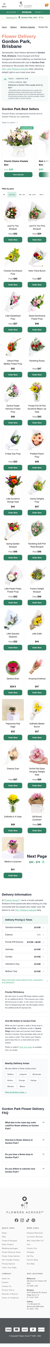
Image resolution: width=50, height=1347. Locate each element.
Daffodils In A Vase (13, 816)
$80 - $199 (32, 194)
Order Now (13, 239)
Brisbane (27, 12)
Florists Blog (32, 1260)
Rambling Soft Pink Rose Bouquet (37, 545)
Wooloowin (36, 1074)
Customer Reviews (35, 1237)
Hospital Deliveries (35, 1233)
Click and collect (25, 1047)
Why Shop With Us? (35, 1241)
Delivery (13, 27)
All (4, 194)
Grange (22, 1080)
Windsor (10, 1086)
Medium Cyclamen (12, 861)
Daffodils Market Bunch (37, 725)
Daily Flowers (8, 1244)
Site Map (31, 1264)
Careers (5, 1282)
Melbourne (11, 12)
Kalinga (34, 1080)
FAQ (4, 1237)
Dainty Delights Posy (37, 500)
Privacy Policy (8, 1290)
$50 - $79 (22, 194)
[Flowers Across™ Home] (25, 5)
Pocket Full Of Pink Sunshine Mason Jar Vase (37, 408)
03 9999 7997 (32, 1286)
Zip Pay (30, 1256)
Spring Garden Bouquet (13, 545)
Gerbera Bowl (13, 678)
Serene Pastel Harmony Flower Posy (12, 408)
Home (4, 27)
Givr (28, 1244)
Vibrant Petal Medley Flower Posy (13, 362)
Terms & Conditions (10, 1298)
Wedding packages (10, 1248)
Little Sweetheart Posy (13, 317)
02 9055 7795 (32, 1309)
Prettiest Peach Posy (37, 455)
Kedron (10, 1080)
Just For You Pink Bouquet (37, 227)
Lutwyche (23, 1074)
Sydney (38, 12)
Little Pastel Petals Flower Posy (12, 590)
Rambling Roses (37, 360)
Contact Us (7, 1286)
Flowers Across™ (12, 900)
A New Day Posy (13, 453)
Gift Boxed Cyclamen (37, 818)
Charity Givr (32, 1248)
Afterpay (30, 1252)
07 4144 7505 (32, 1297)
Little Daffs (37, 633)
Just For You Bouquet (13, 227)
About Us (6, 1279)
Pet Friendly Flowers (11, 1260)
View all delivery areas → (16, 1092)
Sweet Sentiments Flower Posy (37, 317)
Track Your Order (9, 1268)
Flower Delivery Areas (11, 1252)
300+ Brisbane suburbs (25, 910)
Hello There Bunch (37, 270)
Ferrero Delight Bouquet (37, 590)
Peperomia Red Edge (13, 725)
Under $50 (12, 194)
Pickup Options (8, 1264)
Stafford (10, 1074)
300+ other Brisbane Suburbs (15, 68)
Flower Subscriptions (11, 1256)
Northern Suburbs (27, 27)
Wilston (22, 1086)
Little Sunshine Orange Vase (13, 500)
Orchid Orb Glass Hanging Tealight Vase (37, 771)
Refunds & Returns (10, 1294)
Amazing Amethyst (37, 678)
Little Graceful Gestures (13, 635)
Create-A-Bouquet (9, 1241)
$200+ (41, 194)
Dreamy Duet (13, 768)
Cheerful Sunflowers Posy (13, 272)
